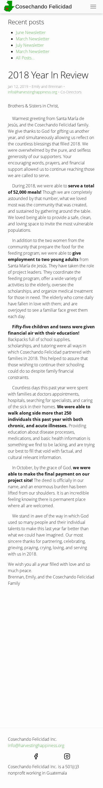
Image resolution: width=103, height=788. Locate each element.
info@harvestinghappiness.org (32, 91)
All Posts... (25, 58)
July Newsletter (30, 45)
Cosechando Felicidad (43, 6)
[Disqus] (51, 660)
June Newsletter (31, 32)
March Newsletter (32, 39)
